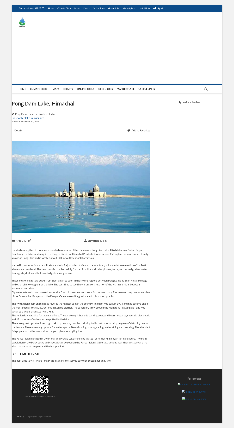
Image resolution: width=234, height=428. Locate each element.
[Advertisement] (117, 59)
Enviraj (20, 416)
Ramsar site (37, 117)
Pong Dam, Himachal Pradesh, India (35, 114)
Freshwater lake (21, 117)
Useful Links (144, 8)
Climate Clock (64, 8)
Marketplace (129, 8)
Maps (77, 8)
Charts (86, 8)
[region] (189, 143)
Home (51, 8)
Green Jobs (113, 8)
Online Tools (99, 8)
